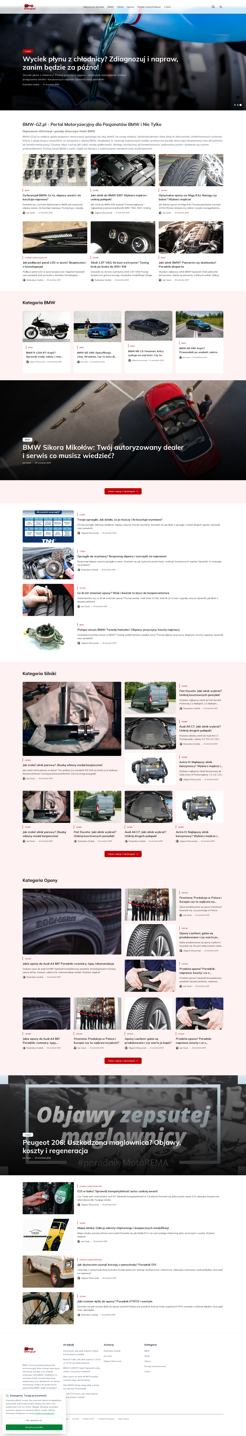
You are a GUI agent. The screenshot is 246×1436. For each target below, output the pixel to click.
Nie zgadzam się (34, 1420)
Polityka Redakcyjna (106, 1419)
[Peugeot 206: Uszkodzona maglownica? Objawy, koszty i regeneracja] (123, 1125)
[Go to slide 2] (238, 105)
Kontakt (75, 1419)
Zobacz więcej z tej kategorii (121, 491)
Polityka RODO (88, 1419)
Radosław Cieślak (31, 84)
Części (167, 6)
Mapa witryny (123, 1419)
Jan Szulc (27, 462)
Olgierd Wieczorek (112, 1361)
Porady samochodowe (149, 6)
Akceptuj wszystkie (34, 1427)
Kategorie (150, 1344)
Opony (130, 6)
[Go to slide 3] (241, 105)
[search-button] (213, 6)
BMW (110, 6)
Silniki (120, 6)
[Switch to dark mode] (220, 6)
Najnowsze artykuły (93, 6)
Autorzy (109, 1344)
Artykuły (68, 1344)
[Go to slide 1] (235, 105)
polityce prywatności (44, 1413)
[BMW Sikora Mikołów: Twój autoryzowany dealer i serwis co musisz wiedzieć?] (123, 430)
